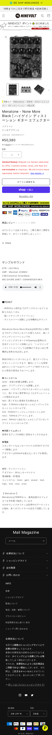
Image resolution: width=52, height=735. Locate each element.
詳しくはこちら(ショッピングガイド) (26, 684)
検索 (8, 591)
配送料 (8, 144)
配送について (12, 603)
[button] (3, 16)
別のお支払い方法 (26, 196)
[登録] (43, 541)
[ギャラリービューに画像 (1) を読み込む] (13, 89)
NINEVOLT (30, 734)
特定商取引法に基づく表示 (18, 622)
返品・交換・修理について (18, 610)
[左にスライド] (3, 90)
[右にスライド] (49, 90)
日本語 (36, 714)
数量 (4, 149)
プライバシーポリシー (16, 616)
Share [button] (8, 243)
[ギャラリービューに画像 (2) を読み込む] (26, 89)
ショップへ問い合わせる (17, 628)
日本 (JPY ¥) (16, 714)
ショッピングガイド (15, 597)
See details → (37, 173)
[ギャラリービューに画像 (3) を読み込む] (39, 89)
